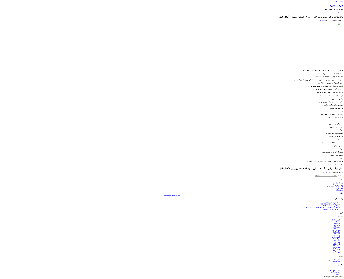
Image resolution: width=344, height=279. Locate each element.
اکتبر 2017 (337, 233)
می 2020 (337, 221)
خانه (338, 13)
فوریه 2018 (336, 227)
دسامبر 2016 (336, 250)
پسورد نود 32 (339, 188)
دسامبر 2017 (336, 230)
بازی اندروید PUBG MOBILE (331, 205)
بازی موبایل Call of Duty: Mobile (330, 204)
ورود (338, 268)
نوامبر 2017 (336, 232)
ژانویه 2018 (336, 228)
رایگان (341, 193)
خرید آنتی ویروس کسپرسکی (172, 195)
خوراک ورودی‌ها (335, 270)
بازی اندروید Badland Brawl (331, 209)
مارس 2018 (336, 225)
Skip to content (339, 1)
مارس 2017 (336, 245)
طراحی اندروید (336, 5)
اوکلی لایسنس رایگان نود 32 (335, 186)
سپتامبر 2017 (336, 235)
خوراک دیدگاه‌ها (335, 272)
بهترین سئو (340, 191)
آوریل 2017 (336, 244)
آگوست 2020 (336, 220)
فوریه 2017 (336, 247)
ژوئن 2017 (337, 240)
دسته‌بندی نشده (335, 261)
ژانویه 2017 (336, 249)
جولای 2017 (336, 239)
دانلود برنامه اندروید (326, 172)
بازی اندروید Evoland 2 (333, 202)
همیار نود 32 (339, 190)
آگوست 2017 (336, 237)
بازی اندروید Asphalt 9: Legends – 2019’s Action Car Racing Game (320, 207)
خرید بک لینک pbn (338, 183)
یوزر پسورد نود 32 (338, 184)
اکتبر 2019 (337, 223)
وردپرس (337, 273)
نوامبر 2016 (336, 252)
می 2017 (337, 242)
